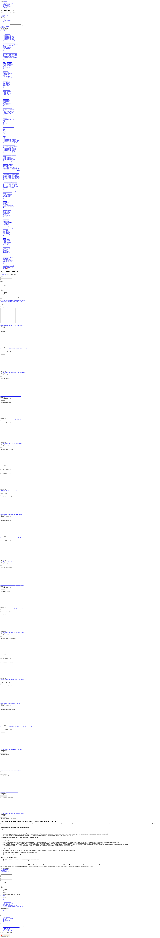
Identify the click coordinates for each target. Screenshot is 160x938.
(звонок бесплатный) (11, 927)
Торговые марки (6, 917)
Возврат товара (6, 911)
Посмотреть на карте (7, 930)
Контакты (5, 7)
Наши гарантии (6, 904)
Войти (1, 26)
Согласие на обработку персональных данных (13, 906)
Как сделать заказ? (7, 900)
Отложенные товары (7, 21)
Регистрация (6, 26)
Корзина (2, 30)
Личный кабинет (6, 920)
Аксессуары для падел (5, 871)
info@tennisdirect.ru (7, 929)
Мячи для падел (3, 870)
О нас (4, 899)
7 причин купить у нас (8, 3)
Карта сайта (5, 913)
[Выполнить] (22, 25)
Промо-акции (6, 5)
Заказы (4, 19)
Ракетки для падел (4, 869)
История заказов (6, 921)
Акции (4, 919)
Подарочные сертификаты (8, 918)
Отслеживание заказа (5, 25)
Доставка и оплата (7, 6)
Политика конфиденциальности (10, 905)
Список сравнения (7, 20)
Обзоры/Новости (6, 4)
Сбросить (2, 895)
